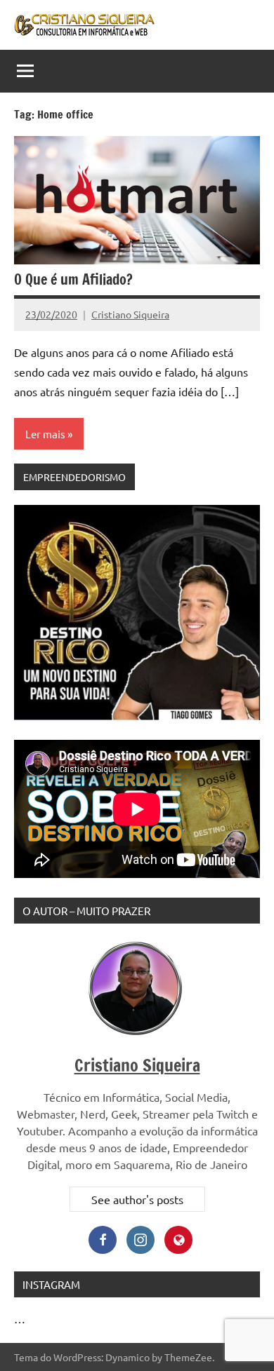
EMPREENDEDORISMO (74, 477)
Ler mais (45, 433)
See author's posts (137, 1199)
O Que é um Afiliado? (73, 279)
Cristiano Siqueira (130, 314)
